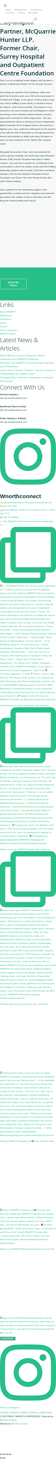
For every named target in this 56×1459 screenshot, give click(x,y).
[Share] (7, 1454)
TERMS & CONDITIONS (40, 1412)
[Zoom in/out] (1, 1454)
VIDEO (23, 1412)
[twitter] (1, 1428)
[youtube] (1, 1439)
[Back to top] (28, 1450)
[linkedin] (33, 16)
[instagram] (39, 16)
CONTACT (5, 1412)
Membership (6, 315)
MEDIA (15, 1412)
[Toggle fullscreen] (4, 1454)
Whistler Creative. (19, 1423)
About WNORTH (8, 312)
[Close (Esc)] (10, 1454)
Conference (5, 319)
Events (3, 323)
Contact (3, 326)
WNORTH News (7, 334)
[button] (35, 19)
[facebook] (1, 1431)
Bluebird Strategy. (8, 1420)
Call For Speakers (8, 330)
